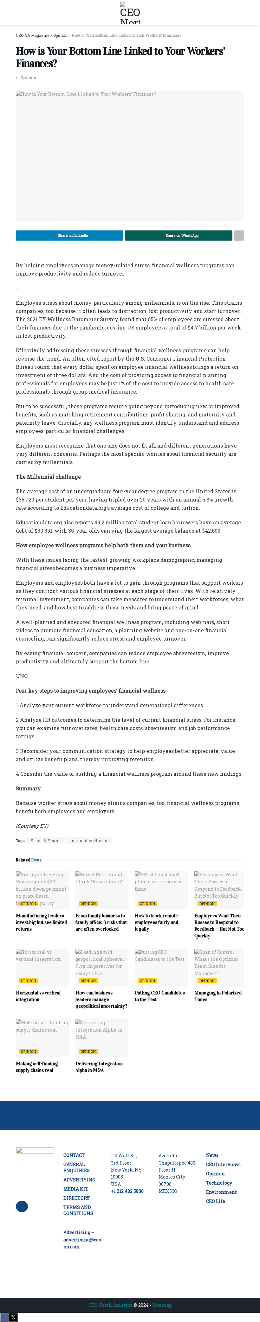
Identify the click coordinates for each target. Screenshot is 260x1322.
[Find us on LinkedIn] (22, 1206)
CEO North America (110, 1305)
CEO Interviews (223, 1164)
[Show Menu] (18, 12)
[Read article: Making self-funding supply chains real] (42, 1038)
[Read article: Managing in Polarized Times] (221, 968)
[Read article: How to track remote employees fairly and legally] (161, 890)
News (212, 1155)
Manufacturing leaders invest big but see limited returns (41, 922)
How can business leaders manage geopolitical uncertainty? (101, 999)
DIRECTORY (76, 1198)
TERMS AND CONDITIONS (78, 1210)
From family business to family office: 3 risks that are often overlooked (101, 922)
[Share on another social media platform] (239, 235)
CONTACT (74, 1155)
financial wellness (87, 840)
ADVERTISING (79, 1180)
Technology (219, 1183)
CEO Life (215, 1201)
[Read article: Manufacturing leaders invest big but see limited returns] (42, 890)
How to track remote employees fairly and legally (156, 922)
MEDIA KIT (75, 1189)
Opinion (28, 77)
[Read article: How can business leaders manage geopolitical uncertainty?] (102, 968)
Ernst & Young (45, 840)
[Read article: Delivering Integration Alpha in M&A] (102, 1038)
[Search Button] (241, 12)
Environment (221, 1192)
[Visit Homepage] (130, 13)
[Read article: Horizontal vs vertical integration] (42, 968)
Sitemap (162, 1305)
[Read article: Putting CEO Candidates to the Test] (161, 968)
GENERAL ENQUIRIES (76, 1167)
